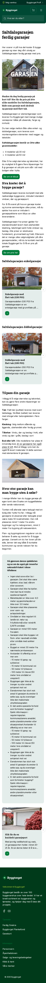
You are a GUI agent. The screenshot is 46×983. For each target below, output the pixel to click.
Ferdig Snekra (9, 925)
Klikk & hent (8, 961)
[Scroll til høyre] (43, 290)
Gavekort (7, 933)
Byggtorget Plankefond (14, 929)
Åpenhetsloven (10, 953)
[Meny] (41, 10)
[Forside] (9, 10)
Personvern (8, 949)
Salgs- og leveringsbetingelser (17, 957)
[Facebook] (4, 911)
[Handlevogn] (33, 10)
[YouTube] (9, 911)
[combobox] (23, 18)
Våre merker (9, 966)
